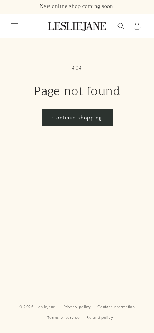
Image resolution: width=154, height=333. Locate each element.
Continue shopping (77, 118)
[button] (14, 26)
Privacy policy (77, 307)
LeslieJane (46, 306)
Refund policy (99, 317)
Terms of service (63, 317)
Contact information (116, 307)
